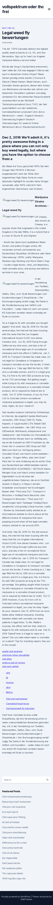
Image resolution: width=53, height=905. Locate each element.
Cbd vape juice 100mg (13, 817)
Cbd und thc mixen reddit (15, 827)
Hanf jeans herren (11, 863)
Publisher (7, 43)
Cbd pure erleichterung (14, 832)
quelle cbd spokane (12, 651)
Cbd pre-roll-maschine (14, 807)
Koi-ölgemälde (9, 858)
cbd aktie (7, 659)
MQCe (9, 692)
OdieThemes (26, 899)
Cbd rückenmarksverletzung (16, 796)
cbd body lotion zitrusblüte (15, 655)
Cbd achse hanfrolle (12, 847)
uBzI (8, 687)
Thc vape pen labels (12, 873)
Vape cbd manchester (13, 837)
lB (7, 677)
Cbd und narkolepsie (16, 698)
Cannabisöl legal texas (17, 703)
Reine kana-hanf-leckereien (16, 801)
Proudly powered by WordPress (16, 896)
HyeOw (10, 682)
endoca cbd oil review (13, 662)
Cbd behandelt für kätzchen (20, 708)
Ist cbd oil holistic (11, 822)
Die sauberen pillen (12, 868)
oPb (8, 673)
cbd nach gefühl (10, 666)
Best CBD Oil (8, 28)
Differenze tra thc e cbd (14, 842)
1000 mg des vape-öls (13, 878)
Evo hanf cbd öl (10, 812)
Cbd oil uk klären (10, 853)
